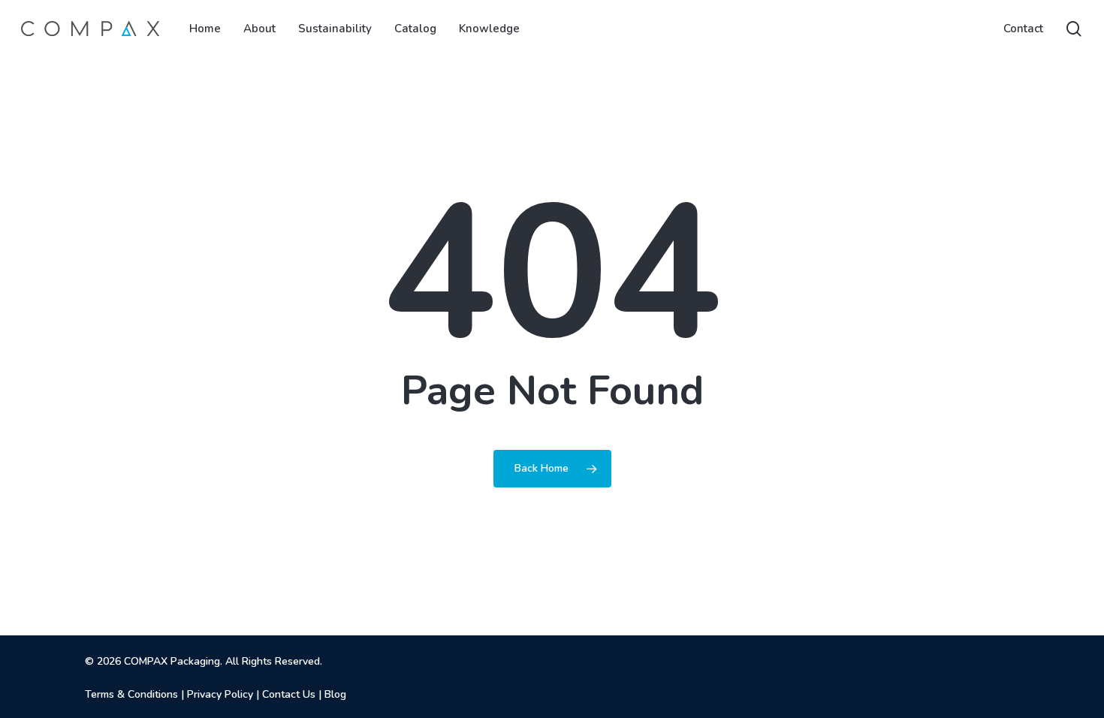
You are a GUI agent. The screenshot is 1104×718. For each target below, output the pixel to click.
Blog (335, 694)
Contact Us (288, 694)
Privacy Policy (220, 694)
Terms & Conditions (131, 694)
